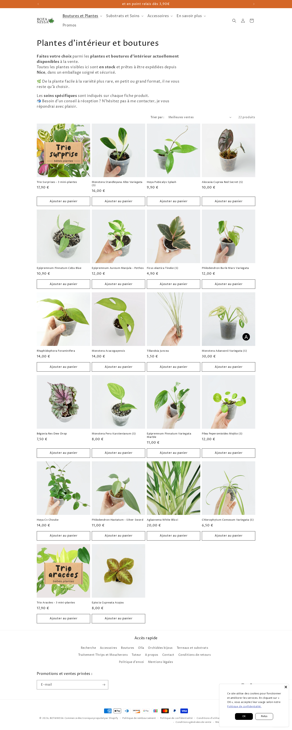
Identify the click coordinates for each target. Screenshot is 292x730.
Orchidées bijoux (160, 648)
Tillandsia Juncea (158, 351)
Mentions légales (160, 662)
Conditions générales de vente (193, 722)
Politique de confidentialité (176, 718)
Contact (168, 655)
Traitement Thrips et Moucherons (103, 655)
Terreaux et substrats (192, 648)
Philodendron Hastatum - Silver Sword (117, 520)
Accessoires (108, 648)
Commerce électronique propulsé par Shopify (91, 718)
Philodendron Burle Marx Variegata (225, 268)
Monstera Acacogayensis (108, 351)
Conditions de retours (194, 655)
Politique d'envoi (131, 662)
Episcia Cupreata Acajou (108, 602)
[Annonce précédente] (38, 4)
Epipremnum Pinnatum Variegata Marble (169, 435)
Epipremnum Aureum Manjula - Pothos (118, 268)
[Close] (286, 687)
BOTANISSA (57, 718)
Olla (141, 648)
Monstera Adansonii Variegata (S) (224, 351)
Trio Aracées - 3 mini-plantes (56, 602)
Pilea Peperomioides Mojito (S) (222, 433)
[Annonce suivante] (253, 4)
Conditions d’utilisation (211, 718)
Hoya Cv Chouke (47, 520)
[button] (82, 16)
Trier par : (157, 117)
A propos (151, 655)
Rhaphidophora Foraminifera (56, 351)
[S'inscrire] (103, 684)
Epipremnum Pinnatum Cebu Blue (59, 268)
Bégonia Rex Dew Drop (52, 433)
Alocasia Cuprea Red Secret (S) (222, 182)
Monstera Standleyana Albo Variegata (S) (117, 184)
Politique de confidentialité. (244, 706)
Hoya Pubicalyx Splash (161, 182)
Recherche (88, 648)
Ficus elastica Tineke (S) (162, 268)
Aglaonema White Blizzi (162, 520)
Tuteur (136, 655)
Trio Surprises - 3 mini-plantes (57, 182)
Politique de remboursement (139, 718)
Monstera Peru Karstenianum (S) (114, 433)
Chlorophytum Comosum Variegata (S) (228, 520)
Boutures (127, 648)
